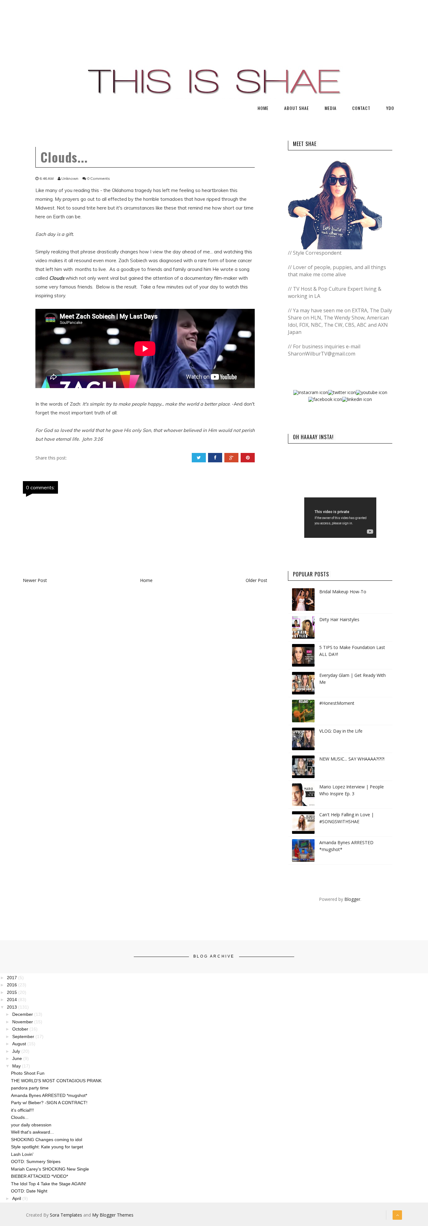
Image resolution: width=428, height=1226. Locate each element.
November (23, 1021)
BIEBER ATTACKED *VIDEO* (39, 1176)
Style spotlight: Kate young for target (47, 1146)
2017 (12, 977)
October (20, 1028)
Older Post (256, 580)
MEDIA (331, 108)
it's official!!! (22, 1110)
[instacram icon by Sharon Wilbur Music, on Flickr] (310, 392)
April (17, 1198)
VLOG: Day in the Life (341, 731)
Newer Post (35, 580)
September (23, 1036)
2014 (12, 999)
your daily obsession (31, 1124)
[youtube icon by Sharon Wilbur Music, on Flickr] (371, 392)
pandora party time (30, 1087)
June (17, 1058)
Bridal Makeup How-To (342, 592)
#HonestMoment (336, 703)
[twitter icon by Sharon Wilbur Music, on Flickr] (342, 392)
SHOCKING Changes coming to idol (46, 1139)
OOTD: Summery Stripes (35, 1161)
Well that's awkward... (32, 1132)
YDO (390, 108)
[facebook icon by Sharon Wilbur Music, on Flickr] (325, 399)
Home (263, 108)
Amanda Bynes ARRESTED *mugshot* (49, 1095)
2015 (12, 992)
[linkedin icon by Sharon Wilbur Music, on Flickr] (357, 399)
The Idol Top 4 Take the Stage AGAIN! (48, 1183)
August (19, 1043)
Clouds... (20, 1117)
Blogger (352, 899)
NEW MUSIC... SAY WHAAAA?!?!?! (351, 759)
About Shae (296, 108)
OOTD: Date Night (29, 1190)
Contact (361, 108)
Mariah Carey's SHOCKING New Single (50, 1168)
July (16, 1051)
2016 (12, 984)
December (23, 1014)
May (17, 1065)
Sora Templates (66, 1215)
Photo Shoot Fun (27, 1073)
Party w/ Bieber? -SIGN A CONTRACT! (49, 1102)
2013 (12, 1007)
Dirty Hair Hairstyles (339, 619)
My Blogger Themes (112, 1215)
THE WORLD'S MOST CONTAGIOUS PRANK (56, 1080)
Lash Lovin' (22, 1154)
